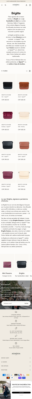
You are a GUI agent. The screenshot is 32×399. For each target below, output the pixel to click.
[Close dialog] (31, 381)
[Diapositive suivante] (29, 266)
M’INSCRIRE (21, 392)
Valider (26, 303)
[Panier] (30, 5)
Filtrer (5, 71)
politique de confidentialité (18, 296)
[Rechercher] (5, 5)
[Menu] (2, 5)
